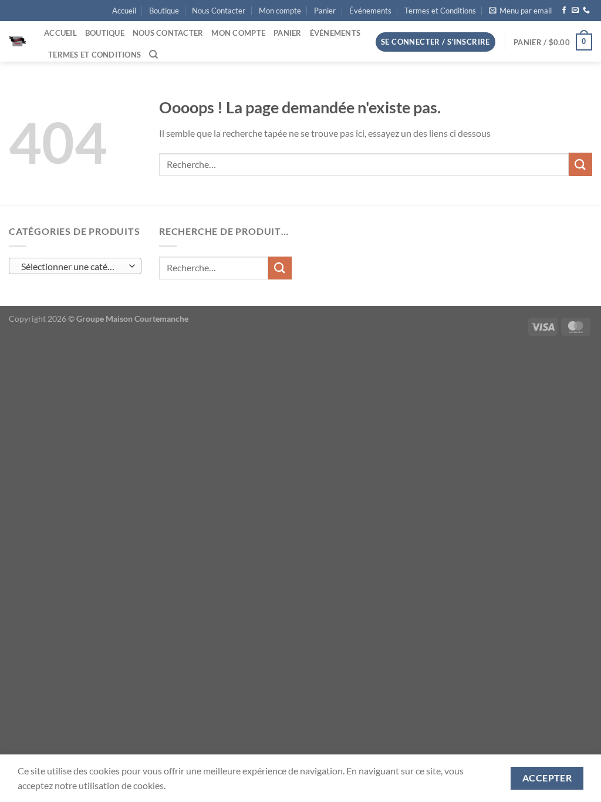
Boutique (164, 10)
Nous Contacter (218, 10)
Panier (325, 10)
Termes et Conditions (440, 10)
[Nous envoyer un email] (575, 10)
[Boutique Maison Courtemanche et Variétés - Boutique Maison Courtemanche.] (17, 42)
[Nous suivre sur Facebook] (564, 10)
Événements (370, 10)
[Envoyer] (580, 164)
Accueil (124, 10)
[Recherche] (153, 54)
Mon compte (280, 10)
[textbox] (72, 266)
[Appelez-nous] (586, 10)
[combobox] (75, 266)
